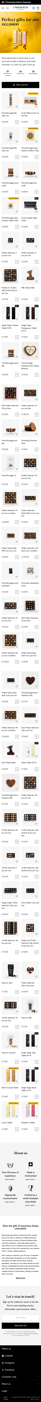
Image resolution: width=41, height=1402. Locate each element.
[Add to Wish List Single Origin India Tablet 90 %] (36, 1046)
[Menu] (3, 8)
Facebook (9, 1370)
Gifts (11, 15)
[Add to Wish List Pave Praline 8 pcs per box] (36, 896)
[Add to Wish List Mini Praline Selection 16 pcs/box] (36, 612)
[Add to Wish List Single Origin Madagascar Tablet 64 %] (36, 319)
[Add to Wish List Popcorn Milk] (36, 1012)
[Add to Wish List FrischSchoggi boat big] (17, 434)
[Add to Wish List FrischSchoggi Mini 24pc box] (17, 107)
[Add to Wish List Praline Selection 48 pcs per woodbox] (17, 721)
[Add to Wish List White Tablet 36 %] (36, 756)
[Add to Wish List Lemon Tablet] (17, 1116)
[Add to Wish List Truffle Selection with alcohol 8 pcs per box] (36, 862)
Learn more (9, 1179)
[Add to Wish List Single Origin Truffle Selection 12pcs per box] (17, 896)
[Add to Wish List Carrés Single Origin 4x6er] (36, 212)
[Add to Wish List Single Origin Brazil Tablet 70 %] (36, 1081)
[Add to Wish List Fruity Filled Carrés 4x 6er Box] (36, 107)
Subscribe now (20, 1326)
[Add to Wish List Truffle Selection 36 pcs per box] (17, 934)
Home (4, 15)
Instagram (9, 1363)
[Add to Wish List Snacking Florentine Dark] (36, 434)
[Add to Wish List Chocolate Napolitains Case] (36, 577)
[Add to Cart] (17, 122)
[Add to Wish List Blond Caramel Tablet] (17, 1081)
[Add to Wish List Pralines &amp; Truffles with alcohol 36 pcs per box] (17, 282)
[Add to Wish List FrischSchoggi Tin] (17, 469)
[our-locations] (33, 8)
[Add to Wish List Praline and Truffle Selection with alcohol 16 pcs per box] (36, 934)
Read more (22, 2)
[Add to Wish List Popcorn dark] (17, 977)
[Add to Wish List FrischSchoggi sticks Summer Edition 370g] (36, 142)
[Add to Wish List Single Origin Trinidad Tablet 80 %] (17, 319)
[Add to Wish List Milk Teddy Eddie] (36, 282)
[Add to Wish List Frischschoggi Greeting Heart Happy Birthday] (36, 357)
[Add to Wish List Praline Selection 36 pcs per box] (36, 789)
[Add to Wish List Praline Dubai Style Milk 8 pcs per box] (17, 542)
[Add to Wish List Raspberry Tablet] (36, 1116)
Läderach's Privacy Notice (31, 1333)
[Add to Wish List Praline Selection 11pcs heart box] (36, 977)
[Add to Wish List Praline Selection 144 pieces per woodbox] (36, 542)
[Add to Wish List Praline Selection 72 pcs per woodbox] (17, 504)
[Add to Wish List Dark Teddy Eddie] (17, 756)
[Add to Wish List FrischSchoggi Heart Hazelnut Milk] (17, 789)
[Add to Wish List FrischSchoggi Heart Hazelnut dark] (36, 686)
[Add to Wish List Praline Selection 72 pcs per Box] (36, 399)
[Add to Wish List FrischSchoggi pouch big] (17, 357)
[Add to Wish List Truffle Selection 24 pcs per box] (17, 824)
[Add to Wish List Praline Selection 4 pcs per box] (17, 247)
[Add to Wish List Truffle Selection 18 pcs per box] (17, 1012)
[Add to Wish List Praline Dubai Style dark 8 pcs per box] (36, 647)
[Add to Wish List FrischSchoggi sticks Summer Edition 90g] (17, 212)
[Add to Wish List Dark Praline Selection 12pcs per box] (36, 721)
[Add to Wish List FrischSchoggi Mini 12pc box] (17, 142)
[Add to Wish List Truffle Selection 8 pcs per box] (17, 862)
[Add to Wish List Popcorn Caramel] (17, 1046)
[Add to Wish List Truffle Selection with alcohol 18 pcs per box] (36, 824)
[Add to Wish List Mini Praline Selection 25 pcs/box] (17, 399)
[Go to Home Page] (21, 8)
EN (6, 2)
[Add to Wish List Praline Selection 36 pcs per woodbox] (17, 647)
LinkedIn (9, 1356)
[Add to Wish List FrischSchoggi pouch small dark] (17, 577)
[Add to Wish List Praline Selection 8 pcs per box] (36, 247)
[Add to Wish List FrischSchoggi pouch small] (17, 177)
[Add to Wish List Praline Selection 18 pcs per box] (17, 612)
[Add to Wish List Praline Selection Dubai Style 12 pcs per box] (36, 504)
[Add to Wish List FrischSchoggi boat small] (36, 177)
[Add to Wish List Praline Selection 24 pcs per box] (36, 469)
